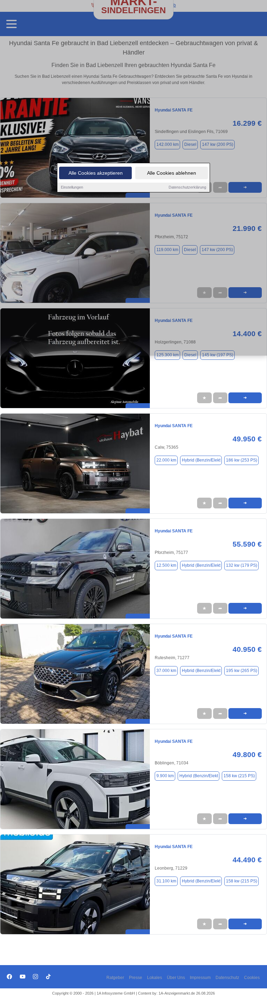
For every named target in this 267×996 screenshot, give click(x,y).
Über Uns (176, 977)
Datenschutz (227, 977)
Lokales (154, 977)
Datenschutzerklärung (187, 187)
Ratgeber (115, 977)
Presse (135, 977)
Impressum (200, 977)
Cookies (252, 977)
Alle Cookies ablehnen (171, 173)
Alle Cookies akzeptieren (95, 173)
